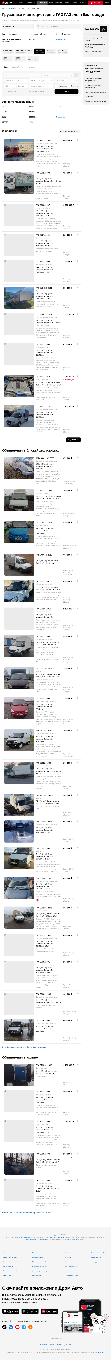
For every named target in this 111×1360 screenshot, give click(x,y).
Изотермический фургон (41, 34)
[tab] (6, 68)
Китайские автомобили (11, 1271)
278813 (14, 122)
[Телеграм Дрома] (24, 1327)
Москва (21, 2)
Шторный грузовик (68, 34)
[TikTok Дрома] (4, 1327)
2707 (14, 117)
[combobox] (18, 26)
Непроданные (62, 86)
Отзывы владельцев (39, 1266)
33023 (41, 112)
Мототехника (37, 1253)
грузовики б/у (43, 1239)
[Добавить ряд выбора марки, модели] (76, 75)
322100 (68, 106)
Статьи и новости (71, 1262)
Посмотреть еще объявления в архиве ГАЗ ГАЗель (27, 1213)
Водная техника (38, 1257)
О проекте (43, 1345)
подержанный (59, 1237)
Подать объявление (10, 1257)
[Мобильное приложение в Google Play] (30, 1311)
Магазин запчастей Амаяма (42, 1262)
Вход (107, 2)
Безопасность (96, 1257)
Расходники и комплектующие (96, 101)
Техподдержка (96, 1262)
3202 (41, 106)
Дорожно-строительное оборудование (93, 80)
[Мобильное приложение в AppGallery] (49, 1311)
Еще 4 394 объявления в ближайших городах (24, 1047)
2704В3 (14, 112)
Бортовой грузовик (14, 34)
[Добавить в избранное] (77, 140)
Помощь (52, 1345)
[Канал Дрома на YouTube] (17, 1327)
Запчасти (58, 2)
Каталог (74, 2)
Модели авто (54, 1338)
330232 (41, 117)
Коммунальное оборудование (95, 92)
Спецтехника (7, 1275)
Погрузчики (89, 96)
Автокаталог (36, 1275)
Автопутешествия (71, 1266)
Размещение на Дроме (99, 1253)
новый (50, 1237)
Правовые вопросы (71, 1275)
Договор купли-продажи (40, 1271)
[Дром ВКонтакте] (11, 1327)
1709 (41, 122)
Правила (59, 1345)
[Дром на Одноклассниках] (30, 1327)
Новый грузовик (31, 1239)
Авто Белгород (99, 1352)
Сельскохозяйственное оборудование (93, 86)
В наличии (74, 86)
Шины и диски (8, 1266)
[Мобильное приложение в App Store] (10, 1311)
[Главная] (9, 2)
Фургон (41, 39)
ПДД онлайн (69, 1271)
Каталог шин (69, 1253)
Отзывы (66, 2)
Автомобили (30, 2)
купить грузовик (72, 1239)
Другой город (33, 59)
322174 (68, 112)
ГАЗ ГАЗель (92, 29)
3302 (14, 106)
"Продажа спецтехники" (22, 1237)
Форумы (68, 1257)
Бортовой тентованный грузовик (14, 40)
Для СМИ (67, 1345)
